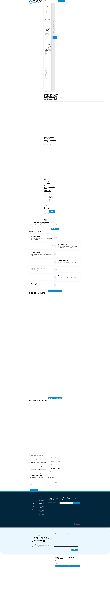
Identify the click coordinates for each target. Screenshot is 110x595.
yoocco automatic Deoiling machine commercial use (37, 469)
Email (30, 482)
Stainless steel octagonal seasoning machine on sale (37, 473)
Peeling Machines (46, 30)
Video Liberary (46, 213)
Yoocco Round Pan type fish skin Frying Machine (37, 455)
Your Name (55, 533)
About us (45, 195)
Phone (56, 482)
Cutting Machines (49, 29)
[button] (74, 0)
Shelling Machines (46, 50)
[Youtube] (79, 524)
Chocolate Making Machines (49, 10)
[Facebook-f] (74, 524)
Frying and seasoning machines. (49, 46)
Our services (46, 200)
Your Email (69, 533)
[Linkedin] (77, 524)
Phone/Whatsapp (56, 538)
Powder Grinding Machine (46, 39)
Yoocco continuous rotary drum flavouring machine (37, 462)
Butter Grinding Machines (46, 10)
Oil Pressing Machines (46, 20)
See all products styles (46, 58)
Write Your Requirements (58, 542)
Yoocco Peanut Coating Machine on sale (35, 459)
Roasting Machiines (49, 38)
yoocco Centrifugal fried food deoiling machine (37, 466)
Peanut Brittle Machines (49, 20)
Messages (31, 484)
